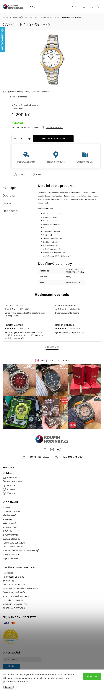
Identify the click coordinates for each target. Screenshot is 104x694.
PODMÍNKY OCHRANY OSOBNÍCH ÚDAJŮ (21, 550)
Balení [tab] (7, 203)
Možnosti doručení (54, 127)
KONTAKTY (8, 507)
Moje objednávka (10, 558)
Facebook (45, 450)
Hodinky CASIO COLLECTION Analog (75, 270)
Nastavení (8, 687)
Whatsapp (59, 450)
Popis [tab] (12, 188)
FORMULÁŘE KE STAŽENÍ (14, 542)
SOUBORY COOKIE (11, 554)
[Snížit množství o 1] (15, 138)
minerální (55, 199)
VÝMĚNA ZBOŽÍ (9, 515)
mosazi (93, 192)
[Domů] (4, 17)
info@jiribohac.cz (38, 456)
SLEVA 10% (7, 531)
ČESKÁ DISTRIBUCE (11, 539)
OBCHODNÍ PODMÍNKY (13, 546)
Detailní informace (18, 96)
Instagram (52, 450)
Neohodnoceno (31, 105)
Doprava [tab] (9, 195)
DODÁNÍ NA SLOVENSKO (14, 608)
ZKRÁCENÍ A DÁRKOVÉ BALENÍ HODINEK (21, 588)
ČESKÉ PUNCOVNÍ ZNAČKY (15, 592)
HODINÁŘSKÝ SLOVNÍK (13, 600)
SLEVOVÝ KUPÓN (10, 535)
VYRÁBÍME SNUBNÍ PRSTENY (15, 604)
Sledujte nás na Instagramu (54, 360)
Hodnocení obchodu (52, 294)
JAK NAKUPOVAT (10, 527)
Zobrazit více (52, 346)
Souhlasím (92, 676)
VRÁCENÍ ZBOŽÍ (10, 523)
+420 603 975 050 (71, 456)
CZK (74, 7)
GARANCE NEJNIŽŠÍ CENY (14, 584)
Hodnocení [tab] (10, 211)
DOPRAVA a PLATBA (11, 511)
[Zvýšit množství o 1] (29, 138)
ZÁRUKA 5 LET (9, 580)
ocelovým (51, 196)
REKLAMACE (8, 519)
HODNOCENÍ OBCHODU (13, 577)
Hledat (11, 666)
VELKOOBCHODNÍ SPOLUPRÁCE (17, 596)
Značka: (17, 108)
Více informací (24, 681)
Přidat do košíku (53, 138)
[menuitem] (33, 6)
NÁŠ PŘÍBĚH (8, 573)
